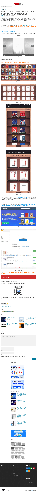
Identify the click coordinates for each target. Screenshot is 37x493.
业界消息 (16, 448)
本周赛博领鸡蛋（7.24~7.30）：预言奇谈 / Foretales (21, 401)
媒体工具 (18, 450)
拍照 (23, 452)
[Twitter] (27, 471)
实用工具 (12, 452)
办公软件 (23, 448)
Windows (12, 448)
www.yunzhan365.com (27, 25)
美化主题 (12, 458)
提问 (14, 473)
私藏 (21, 455)
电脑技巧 (15, 455)
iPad (17, 445)
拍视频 (12, 453)
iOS (15, 445)
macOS (12, 447)
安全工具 (22, 450)
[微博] (34, 468)
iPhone (20, 445)
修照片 (20, 448)
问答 (22, 458)
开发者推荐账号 (11, 15)
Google (12, 445)
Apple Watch (17, 442)
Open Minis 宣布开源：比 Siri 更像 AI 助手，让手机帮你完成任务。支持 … (21, 422)
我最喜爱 (16, 452)
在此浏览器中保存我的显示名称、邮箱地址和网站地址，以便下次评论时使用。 (14, 356)
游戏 (11, 455)
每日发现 (23, 453)
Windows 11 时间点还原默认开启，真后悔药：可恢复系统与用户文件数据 (21, 394)
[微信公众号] (31, 468)
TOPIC (2, 15)
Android (12, 442)
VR (17, 447)
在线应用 (15, 450)
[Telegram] (29, 468)
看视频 (18, 455)
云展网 (3, 331)
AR (20, 442)
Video (15, 447)
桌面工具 (19, 453)
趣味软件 (18, 458)
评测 (15, 458)
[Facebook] (27, 468)
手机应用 (20, 452)
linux (23, 445)
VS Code (20, 447)
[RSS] (29, 471)
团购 (11, 450)
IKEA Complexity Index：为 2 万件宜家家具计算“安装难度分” (21, 408)
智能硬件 (15, 453)
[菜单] (1, 1)
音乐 (24, 458)
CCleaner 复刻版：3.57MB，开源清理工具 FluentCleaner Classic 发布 (21, 415)
